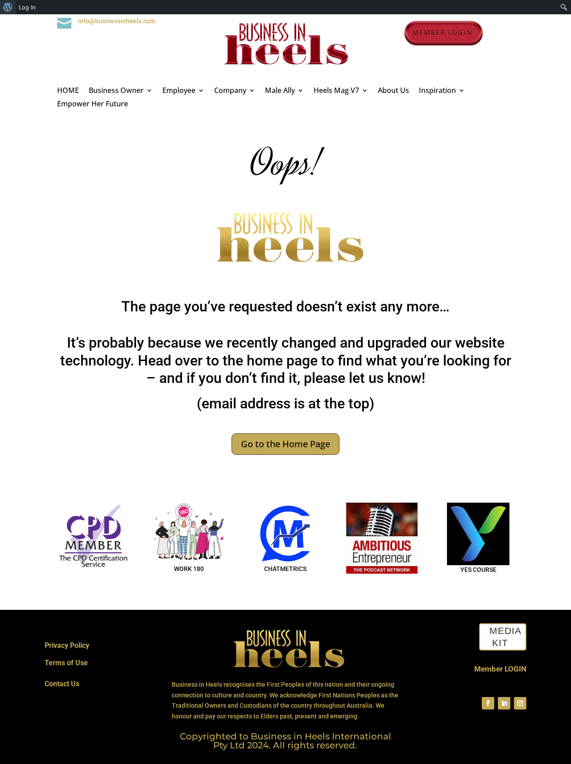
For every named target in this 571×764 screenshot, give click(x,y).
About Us (393, 91)
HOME (68, 91)
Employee (178, 91)
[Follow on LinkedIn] (504, 703)
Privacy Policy (67, 645)
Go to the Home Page (285, 444)
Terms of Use (66, 663)
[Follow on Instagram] (520, 703)
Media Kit (505, 636)
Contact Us (62, 684)
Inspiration (437, 91)
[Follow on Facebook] (488, 703)
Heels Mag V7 (336, 91)
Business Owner (116, 91)
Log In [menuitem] (27, 7)
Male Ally (280, 91)
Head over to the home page (228, 360)
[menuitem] (8, 7)
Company (230, 91)
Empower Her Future (92, 105)
